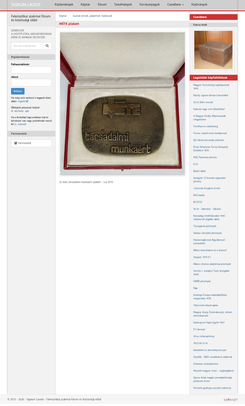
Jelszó (14, 77)
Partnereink (24, 143)
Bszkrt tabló (199, 171)
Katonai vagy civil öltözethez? (209, 109)
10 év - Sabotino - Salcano (207, 209)
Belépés (18, 91)
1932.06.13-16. (200, 343)
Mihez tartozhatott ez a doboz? (210, 250)
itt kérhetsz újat (20, 111)
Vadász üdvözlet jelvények (207, 233)
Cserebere (174, 4)
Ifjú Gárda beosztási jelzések (208, 140)
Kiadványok (199, 4)
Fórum (102, 4)
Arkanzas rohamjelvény (205, 363)
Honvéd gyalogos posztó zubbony (212, 388)
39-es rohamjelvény (204, 336)
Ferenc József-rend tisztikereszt (210, 133)
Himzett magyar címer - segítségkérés (213, 370)
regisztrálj (23, 101)
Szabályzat (17, 30)
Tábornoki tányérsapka (205, 305)
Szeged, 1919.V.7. (202, 257)
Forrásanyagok (150, 4)
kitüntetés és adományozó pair (209, 350)
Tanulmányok (123, 4)
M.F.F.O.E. (198, 202)
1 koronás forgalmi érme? (206, 188)
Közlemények (64, 4)
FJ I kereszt (199, 329)
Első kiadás (199, 195)
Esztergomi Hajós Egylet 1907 (209, 322)
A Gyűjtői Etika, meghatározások (31, 34)
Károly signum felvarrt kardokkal (210, 95)
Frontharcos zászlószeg (205, 126)
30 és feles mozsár (203, 102)
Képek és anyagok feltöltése (28, 37)
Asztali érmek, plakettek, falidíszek (92, 16)
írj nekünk (19, 124)
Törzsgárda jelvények (204, 226)
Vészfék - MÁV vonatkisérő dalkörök (212, 357)
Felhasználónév (20, 64)
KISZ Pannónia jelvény (205, 157)
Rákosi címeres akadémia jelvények (212, 264)
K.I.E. (195, 164)
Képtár (85, 4)
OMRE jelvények (202, 281)
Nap (195, 288)
